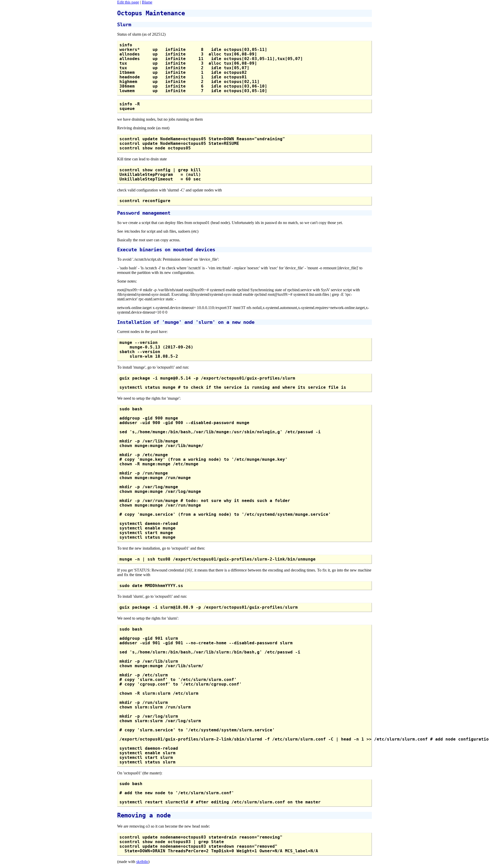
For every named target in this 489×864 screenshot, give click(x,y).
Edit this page (128, 2)
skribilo (142, 861)
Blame (147, 2)
